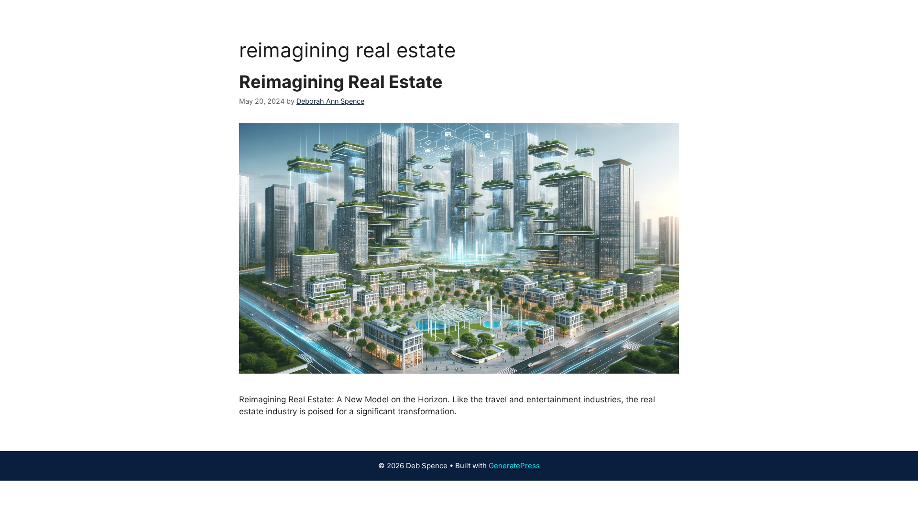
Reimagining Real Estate (341, 81)
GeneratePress (514, 465)
